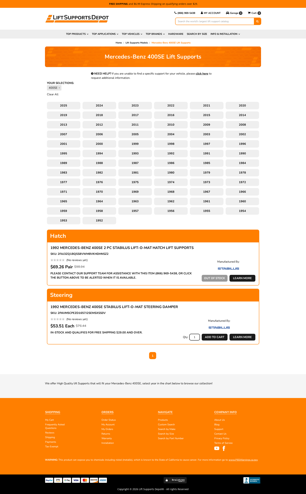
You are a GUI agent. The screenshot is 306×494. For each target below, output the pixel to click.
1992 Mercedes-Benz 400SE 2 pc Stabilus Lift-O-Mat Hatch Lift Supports (122, 247)
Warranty (106, 438)
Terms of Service (223, 443)
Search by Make (166, 429)
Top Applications (104, 34)
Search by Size (197, 34)
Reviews (49, 432)
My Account (212, 13)
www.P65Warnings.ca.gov (243, 460)
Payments (50, 442)
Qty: (185, 337)
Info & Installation (224, 34)
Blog (216, 424)
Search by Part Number (171, 438)
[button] (234, 13)
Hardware (175, 34)
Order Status (108, 420)
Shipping (50, 437)
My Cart (49, 420)
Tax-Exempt (51, 446)
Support (218, 429)
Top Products (76, 34)
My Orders (107, 429)
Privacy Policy (221, 438)
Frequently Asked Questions (55, 426)
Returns (105, 433)
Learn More (242, 278)
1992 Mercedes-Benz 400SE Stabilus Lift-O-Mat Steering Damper (114, 306)
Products (163, 420)
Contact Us (220, 433)
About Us (219, 420)
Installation (107, 443)
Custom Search (166, 424)
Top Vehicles (131, 34)
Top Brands (154, 34)
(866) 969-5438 (186, 13)
